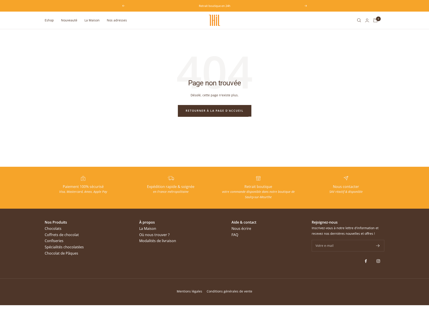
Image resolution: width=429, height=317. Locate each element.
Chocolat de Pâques (61, 253)
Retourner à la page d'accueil (215, 111)
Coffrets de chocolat (62, 234)
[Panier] (375, 20)
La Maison (92, 20)
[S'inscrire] (378, 245)
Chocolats (53, 228)
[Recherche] (359, 20)
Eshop (49, 20)
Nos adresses (117, 20)
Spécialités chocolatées (64, 247)
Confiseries (54, 240)
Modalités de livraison (157, 240)
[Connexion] (367, 20)
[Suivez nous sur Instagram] (378, 261)
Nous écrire (241, 228)
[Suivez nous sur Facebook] (366, 261)
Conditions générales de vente (229, 291)
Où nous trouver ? (154, 234)
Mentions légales (189, 291)
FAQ (234, 234)
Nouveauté (69, 20)
